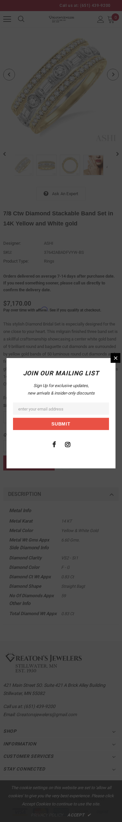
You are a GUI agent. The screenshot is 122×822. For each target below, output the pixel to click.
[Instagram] (68, 444)
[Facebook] (54, 444)
